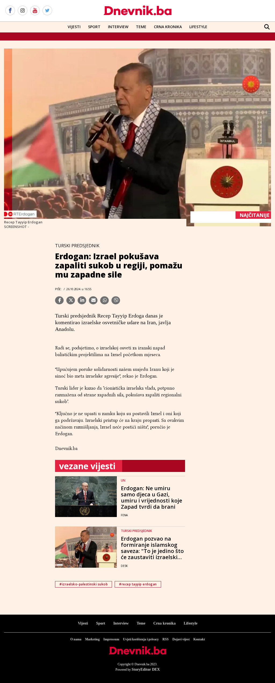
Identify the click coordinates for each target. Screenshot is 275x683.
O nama (75, 639)
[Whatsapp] (104, 300)
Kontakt (199, 639)
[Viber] (115, 300)
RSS (165, 639)
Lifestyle (198, 26)
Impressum (111, 639)
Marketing (92, 639)
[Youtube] (35, 11)
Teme (141, 26)
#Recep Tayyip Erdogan (138, 584)
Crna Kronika (168, 26)
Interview (118, 26)
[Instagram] (22, 11)
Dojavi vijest (181, 639)
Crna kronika (164, 623)
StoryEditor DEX (146, 669)
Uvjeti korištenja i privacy (141, 639)
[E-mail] (93, 300)
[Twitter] (47, 11)
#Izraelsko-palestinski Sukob (83, 584)
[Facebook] (10, 11)
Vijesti (74, 26)
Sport (94, 26)
